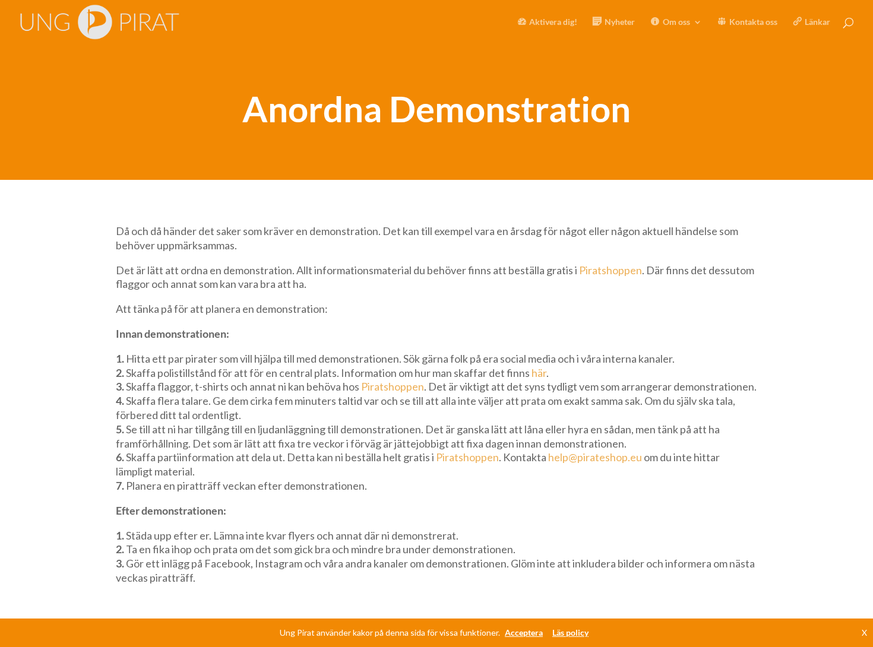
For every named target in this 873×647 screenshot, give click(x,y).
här (539, 372)
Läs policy (570, 632)
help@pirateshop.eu (595, 457)
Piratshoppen (610, 270)
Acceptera (524, 632)
